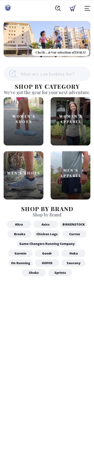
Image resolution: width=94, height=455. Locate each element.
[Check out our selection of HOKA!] (47, 39)
